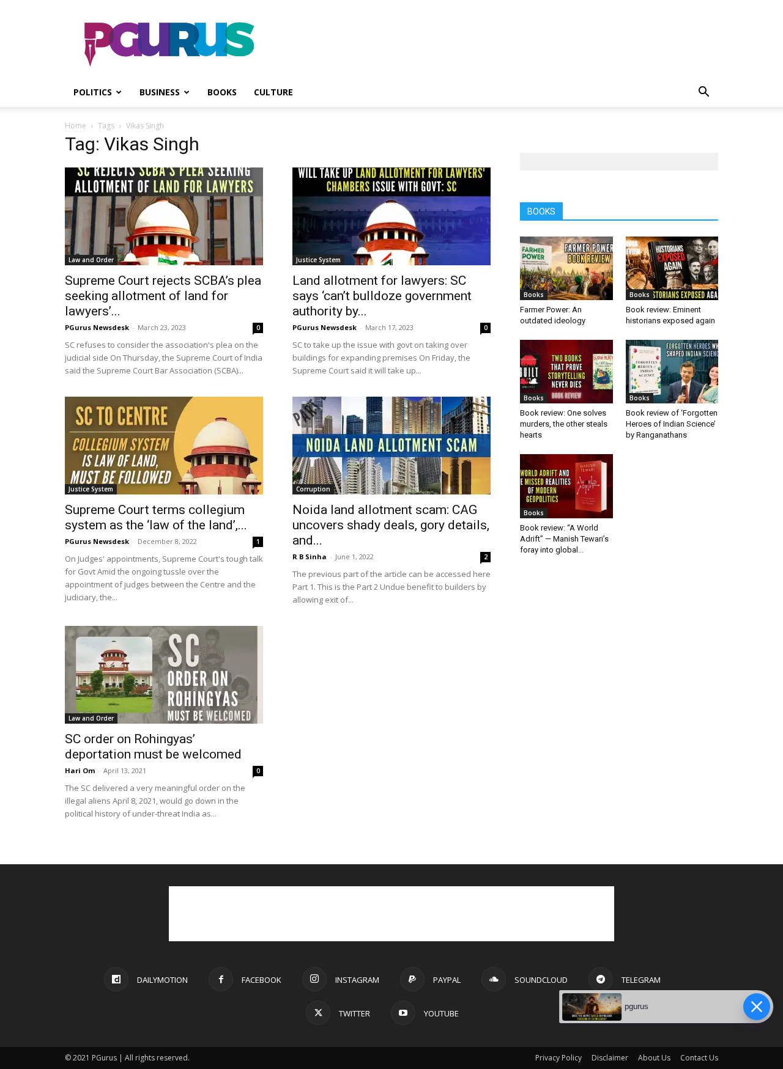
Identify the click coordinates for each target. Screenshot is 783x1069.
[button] (703, 93)
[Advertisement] (495, 44)
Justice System (318, 259)
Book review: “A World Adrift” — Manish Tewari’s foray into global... (564, 538)
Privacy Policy (558, 1057)
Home (75, 125)
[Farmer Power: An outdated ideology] (566, 268)
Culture (273, 92)
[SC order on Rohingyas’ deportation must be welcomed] (164, 675)
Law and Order (91, 259)
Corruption (313, 489)
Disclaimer (610, 1057)
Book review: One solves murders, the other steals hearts (563, 423)
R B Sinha (309, 556)
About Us (654, 1057)
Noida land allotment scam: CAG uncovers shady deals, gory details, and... (390, 525)
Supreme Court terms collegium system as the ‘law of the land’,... (156, 517)
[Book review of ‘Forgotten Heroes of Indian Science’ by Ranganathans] (672, 371)
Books (222, 92)
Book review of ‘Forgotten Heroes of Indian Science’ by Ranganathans (672, 423)
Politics (92, 92)
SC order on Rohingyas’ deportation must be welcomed (153, 747)
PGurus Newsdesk (97, 327)
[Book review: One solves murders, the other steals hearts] (566, 371)
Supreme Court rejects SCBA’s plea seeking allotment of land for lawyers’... (163, 295)
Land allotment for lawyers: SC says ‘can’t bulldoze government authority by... (382, 295)
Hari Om (80, 770)
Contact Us (699, 1057)
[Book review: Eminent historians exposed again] (672, 268)
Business (159, 92)
